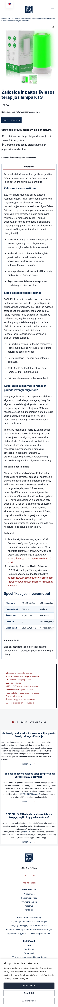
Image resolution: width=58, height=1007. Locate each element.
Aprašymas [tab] (29, 166)
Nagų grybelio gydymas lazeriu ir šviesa (29, 925)
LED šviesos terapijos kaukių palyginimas (29, 957)
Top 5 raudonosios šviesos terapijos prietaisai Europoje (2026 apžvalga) (29, 775)
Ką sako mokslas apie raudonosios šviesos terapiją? (29, 929)
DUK (29, 945)
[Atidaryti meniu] (53, 9)
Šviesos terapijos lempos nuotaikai (23, 157)
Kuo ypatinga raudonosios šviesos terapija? (29, 921)
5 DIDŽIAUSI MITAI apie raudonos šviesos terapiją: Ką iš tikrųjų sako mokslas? (29, 816)
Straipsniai (29, 953)
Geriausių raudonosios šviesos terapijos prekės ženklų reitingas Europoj (29, 735)
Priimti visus (29, 985)
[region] (29, 983)
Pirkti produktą (11, 120)
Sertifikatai (29, 949)
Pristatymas (29, 894)
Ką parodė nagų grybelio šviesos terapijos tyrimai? (29, 933)
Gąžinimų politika (29, 897)
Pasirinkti (29, 993)
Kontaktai (29, 909)
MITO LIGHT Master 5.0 (30, 794)
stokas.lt (27, 832)
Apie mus (29, 905)
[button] (52, 27)
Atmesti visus (29, 1000)
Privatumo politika (29, 901)
